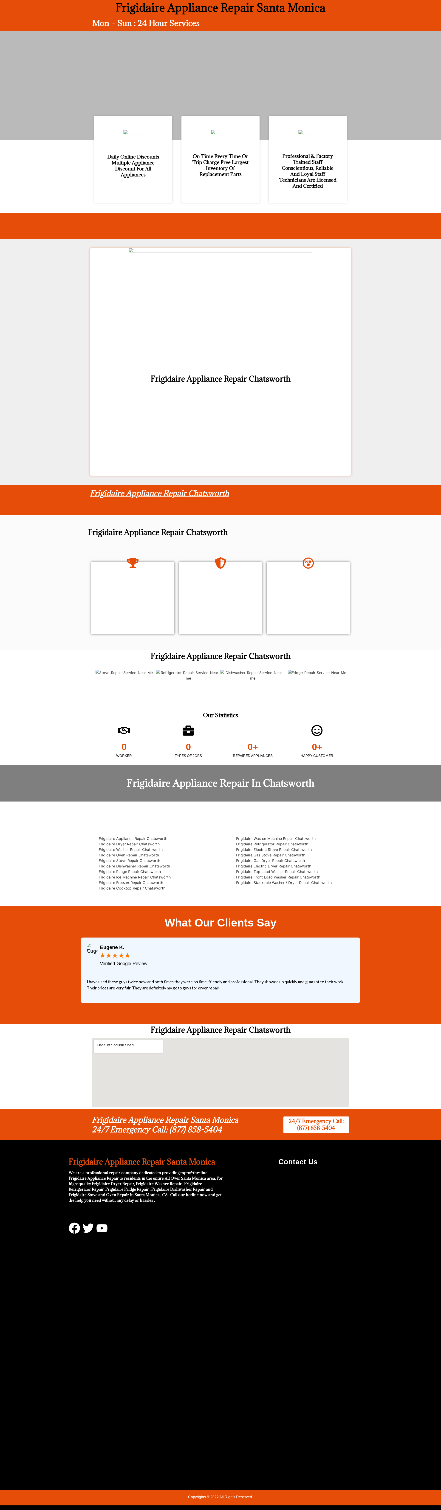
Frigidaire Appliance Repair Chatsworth (159, 493)
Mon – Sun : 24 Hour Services (146, 23)
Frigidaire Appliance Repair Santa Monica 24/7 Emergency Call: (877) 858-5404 (165, 1124)
